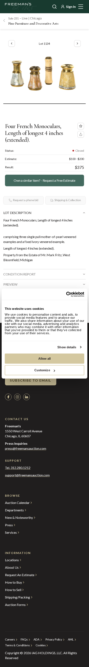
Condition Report (19, 274)
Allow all (44, 358)
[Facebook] (8, 397)
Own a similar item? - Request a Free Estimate (44, 180)
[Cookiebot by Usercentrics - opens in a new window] (66, 294)
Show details (66, 347)
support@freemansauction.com (27, 475)
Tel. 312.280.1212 (17, 467)
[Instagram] (17, 397)
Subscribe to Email (30, 380)
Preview (10, 284)
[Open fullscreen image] (44, 74)
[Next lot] (77, 43)
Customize (42, 370)
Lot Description (17, 213)
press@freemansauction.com (25, 448)
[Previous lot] (11, 43)
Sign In (71, 6)
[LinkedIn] (26, 397)
